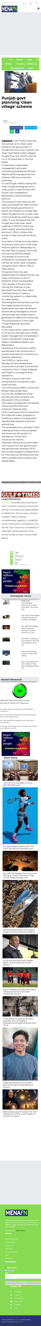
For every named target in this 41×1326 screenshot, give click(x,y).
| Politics (8, 64)
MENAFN (7, 140)
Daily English (12, 1268)
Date (5, 121)
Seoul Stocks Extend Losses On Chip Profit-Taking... (29, 654)
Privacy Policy (10, 1242)
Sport (29, 68)
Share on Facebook (16, 128)
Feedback (9, 1258)
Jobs (7, 1255)
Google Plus (19, 1298)
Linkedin (17, 1305)
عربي (24, 3)
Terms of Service (11, 1239)
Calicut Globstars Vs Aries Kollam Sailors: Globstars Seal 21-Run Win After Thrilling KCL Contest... (19, 992)
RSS (16, 1308)
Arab (29, 60)
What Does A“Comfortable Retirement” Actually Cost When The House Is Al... (29, 605)
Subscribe (23, 1283)
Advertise (8, 1249)
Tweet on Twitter (31, 128)
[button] (30, 3)
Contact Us (9, 1245)
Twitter (17, 1295)
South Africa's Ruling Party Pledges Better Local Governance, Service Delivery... (18, 963)
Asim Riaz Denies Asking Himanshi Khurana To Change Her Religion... (30, 617)
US (8, 60)
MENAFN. (16, 1319)
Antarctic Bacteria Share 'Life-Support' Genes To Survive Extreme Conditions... (19, 931)
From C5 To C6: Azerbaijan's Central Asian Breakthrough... (17, 784)
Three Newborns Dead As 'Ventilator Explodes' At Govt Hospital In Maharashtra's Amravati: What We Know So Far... (19, 1022)
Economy (20, 64)
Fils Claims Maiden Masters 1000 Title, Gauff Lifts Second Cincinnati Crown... (18, 847)
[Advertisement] (20, 33)
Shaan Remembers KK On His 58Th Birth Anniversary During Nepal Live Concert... (18, 1085)
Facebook (18, 1292)
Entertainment (14, 68)
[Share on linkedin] (17, 131)
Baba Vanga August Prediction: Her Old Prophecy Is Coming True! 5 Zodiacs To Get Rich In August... (19, 1114)
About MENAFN (11, 1252)
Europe (19, 60)
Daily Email (18, 1301)
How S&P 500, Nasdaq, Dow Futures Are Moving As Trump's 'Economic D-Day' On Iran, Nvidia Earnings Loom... (20, 875)
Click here (20, 1230)
